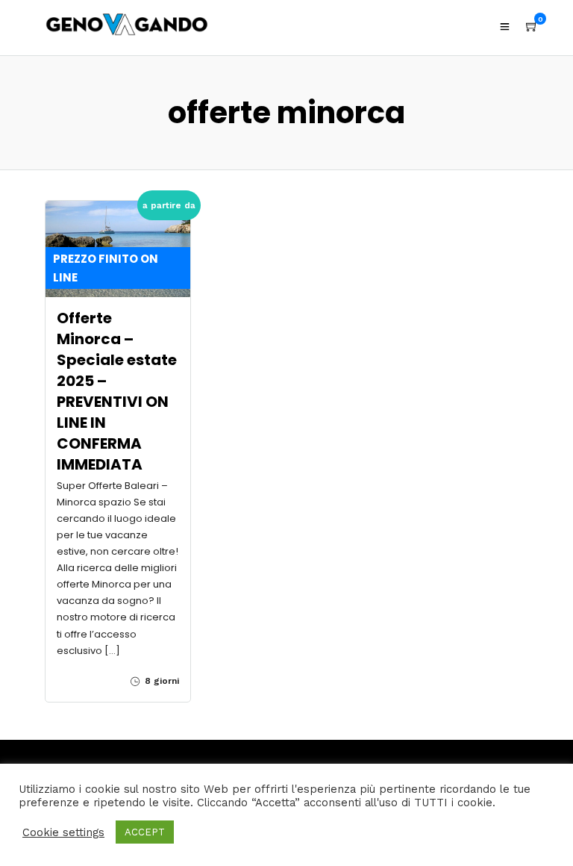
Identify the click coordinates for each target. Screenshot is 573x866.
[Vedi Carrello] (532, 27)
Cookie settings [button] (63, 832)
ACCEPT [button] (145, 832)
